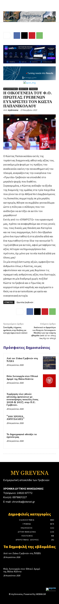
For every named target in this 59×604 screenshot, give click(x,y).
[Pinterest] (32, 35)
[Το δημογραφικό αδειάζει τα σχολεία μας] (49, 438)
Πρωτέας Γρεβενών (24, 302)
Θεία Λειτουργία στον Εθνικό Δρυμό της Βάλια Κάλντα (22, 378)
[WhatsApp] (39, 35)
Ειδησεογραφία (10, 89)
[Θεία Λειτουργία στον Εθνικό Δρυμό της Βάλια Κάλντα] (49, 380)
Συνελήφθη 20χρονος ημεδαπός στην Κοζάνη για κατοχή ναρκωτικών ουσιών (15, 330)
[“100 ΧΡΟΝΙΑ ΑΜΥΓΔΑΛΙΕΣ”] (49, 421)
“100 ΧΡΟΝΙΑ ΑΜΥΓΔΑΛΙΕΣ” (15, 418)
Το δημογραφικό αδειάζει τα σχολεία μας (22, 436)
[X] (24, 35)
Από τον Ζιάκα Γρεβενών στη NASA (22, 360)
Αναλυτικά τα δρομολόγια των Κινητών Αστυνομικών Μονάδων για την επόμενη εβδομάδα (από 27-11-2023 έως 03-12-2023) (43, 333)
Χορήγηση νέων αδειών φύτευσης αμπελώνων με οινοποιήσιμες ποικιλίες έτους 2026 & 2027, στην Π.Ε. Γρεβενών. (22, 399)
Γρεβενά (33, 89)
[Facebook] (17, 35)
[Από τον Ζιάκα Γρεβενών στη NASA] (49, 362)
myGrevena (13, 110)
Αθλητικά (23, 89)
